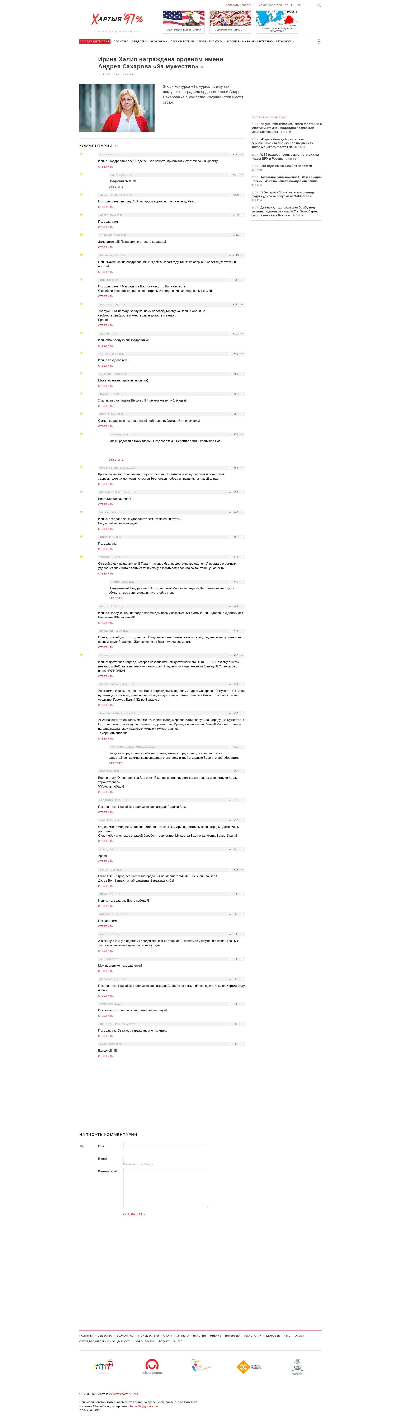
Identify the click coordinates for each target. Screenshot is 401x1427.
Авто (287, 1335)
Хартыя (117, 19)
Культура (216, 41)
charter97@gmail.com (143, 1406)
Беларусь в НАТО (171, 1341)
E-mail (102, 1158)
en (299, 5)
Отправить (134, 1214)
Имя (101, 1146)
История (232, 41)
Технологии (285, 41)
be (286, 5)
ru (292, 5)
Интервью (265, 41)
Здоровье (273, 1335)
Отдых (299, 1335)
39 (201, 67)
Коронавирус (145, 1341)
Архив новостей (270, 5)
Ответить (105, 166)
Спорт (201, 41)
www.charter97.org (125, 1393)
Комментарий (107, 1171)
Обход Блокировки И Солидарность (105, 1341)
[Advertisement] (162, 1097)
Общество (139, 41)
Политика (121, 41)
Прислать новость (239, 5)
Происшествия (182, 41)
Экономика (158, 41)
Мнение (248, 41)
